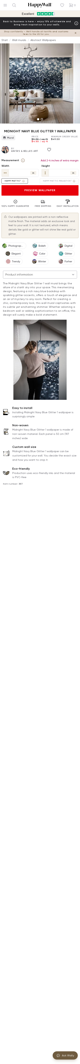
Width (5, 165)
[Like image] (49, 149)
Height (45, 165)
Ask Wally (68, 1055)
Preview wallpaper (40, 190)
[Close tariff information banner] (76, 33)
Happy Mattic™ (13, 181)
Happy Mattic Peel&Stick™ (57, 181)
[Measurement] (23, 160)
